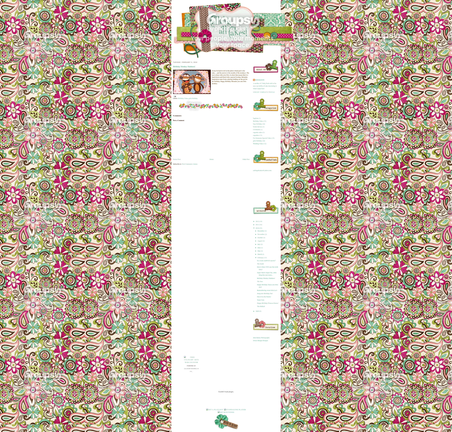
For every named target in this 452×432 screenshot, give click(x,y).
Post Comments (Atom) (190, 164)
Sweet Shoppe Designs (260, 340)
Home (212, 159)
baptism (255, 118)
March (260, 254)
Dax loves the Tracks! (264, 297)
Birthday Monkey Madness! (184, 66)
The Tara (260, 281)
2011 (257, 225)
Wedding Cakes (258, 144)
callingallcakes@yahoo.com (262, 170)
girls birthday (193, 98)
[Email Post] (174, 96)
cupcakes (256, 135)
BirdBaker (259, 80)
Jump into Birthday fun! (265, 293)
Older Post (246, 159)
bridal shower (257, 127)
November (261, 234)
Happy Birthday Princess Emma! (267, 303)
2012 (257, 221)
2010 (257, 228)
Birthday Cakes (183, 98)
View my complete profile (264, 92)
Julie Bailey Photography (261, 338)
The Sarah (260, 264)
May (259, 251)
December (261, 231)
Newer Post (177, 159)
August (260, 241)
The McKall (261, 306)
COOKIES (256, 130)
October (260, 238)
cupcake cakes (257, 132)
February (261, 258)
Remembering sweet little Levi (267, 290)
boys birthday (257, 124)
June (259, 248)
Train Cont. (260, 300)
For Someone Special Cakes (262, 138)
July (259, 244)
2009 (257, 311)
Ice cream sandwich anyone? (266, 261)
